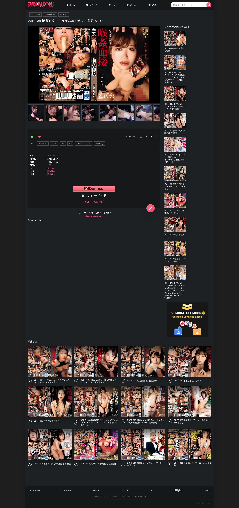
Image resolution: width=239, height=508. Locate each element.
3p (63, 143)
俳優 (114, 5)
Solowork (43, 143)
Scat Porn (35, 14)
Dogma (50, 168)
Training (99, 143)
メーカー (134, 5)
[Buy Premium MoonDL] (187, 336)
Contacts (206, 490)
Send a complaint (94, 216)
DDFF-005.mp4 (94, 201)
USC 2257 (124, 490)
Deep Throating (84, 143)
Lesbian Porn (140, 497)
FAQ (151, 490)
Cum (54, 143)
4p (70, 143)
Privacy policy (67, 490)
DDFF (50, 156)
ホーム (72, 5)
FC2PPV (64, 14)
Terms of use (34, 490)
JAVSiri (155, 5)
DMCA (96, 490)
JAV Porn (125, 497)
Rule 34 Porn (112, 497)
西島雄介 (51, 174)
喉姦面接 (51, 171)
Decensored (50, 14)
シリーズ (94, 5)
